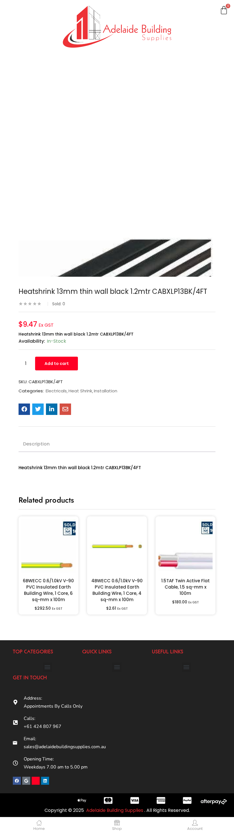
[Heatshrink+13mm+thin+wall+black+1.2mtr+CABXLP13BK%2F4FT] (38, 409)
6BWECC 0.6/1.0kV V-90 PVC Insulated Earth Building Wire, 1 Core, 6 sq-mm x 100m (48, 590)
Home (16, 15)
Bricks (16, 163)
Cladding (20, 70)
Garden (18, 145)
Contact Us (22, 182)
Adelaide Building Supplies (115, 810)
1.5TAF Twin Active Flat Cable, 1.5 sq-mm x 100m (185, 587)
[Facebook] (17, 781)
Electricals (21, 126)
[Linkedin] (45, 781)
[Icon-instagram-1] (36, 781)
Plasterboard (24, 33)
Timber (18, 89)
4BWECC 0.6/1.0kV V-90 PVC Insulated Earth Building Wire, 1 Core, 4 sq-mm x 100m (117, 590)
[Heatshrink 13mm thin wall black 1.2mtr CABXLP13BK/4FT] (24, 409)
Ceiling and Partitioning (23, 55)
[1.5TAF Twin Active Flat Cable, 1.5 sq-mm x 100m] (185, 546)
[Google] (26, 781)
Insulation (21, 108)
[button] (47, 667)
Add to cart (57, 363)
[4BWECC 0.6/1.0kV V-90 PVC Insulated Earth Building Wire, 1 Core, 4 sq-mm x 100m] (117, 546)
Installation (105, 391)
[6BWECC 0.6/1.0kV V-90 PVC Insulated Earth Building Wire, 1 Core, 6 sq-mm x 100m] (48, 546)
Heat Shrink (80, 391)
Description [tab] (36, 444)
